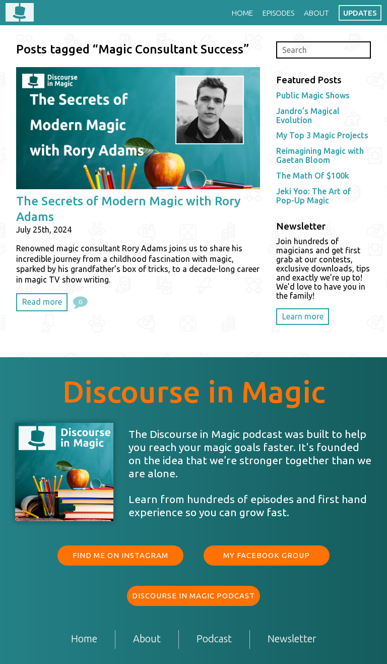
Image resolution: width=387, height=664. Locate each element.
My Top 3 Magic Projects (322, 135)
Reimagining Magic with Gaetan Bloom (320, 155)
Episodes (278, 13)
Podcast (214, 639)
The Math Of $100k (312, 175)
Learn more (303, 316)
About (316, 13)
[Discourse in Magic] (20, 13)
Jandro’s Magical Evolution (308, 115)
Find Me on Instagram (120, 555)
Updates (360, 13)
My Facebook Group (266, 555)
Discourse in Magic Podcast (193, 595)
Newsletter (292, 639)
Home (242, 13)
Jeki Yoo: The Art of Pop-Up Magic (313, 196)
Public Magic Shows (313, 95)
